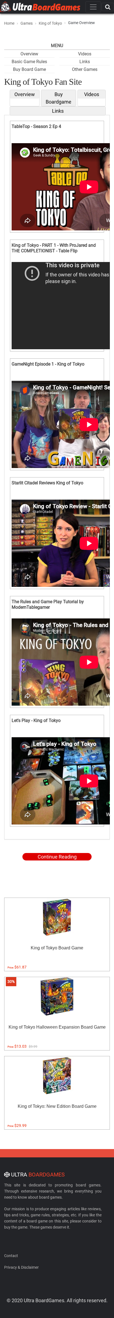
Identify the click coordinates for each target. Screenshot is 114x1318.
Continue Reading (57, 857)
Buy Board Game (29, 69)
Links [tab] (58, 111)
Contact (11, 1255)
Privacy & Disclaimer (21, 1267)
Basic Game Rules (29, 61)
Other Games (84, 69)
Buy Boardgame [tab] (58, 98)
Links (84, 61)
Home (9, 23)
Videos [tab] (91, 94)
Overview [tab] (24, 94)
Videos (84, 53)
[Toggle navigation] (93, 6)
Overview (29, 53)
